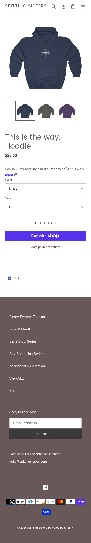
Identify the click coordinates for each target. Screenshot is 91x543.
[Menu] (83, 6)
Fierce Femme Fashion (27, 317)
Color (8, 180)
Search (14, 391)
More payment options (46, 247)
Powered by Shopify (61, 527)
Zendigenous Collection (27, 366)
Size (8, 198)
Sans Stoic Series (23, 341)
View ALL (16, 378)
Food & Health (20, 329)
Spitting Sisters (26, 6)
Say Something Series (26, 354)
